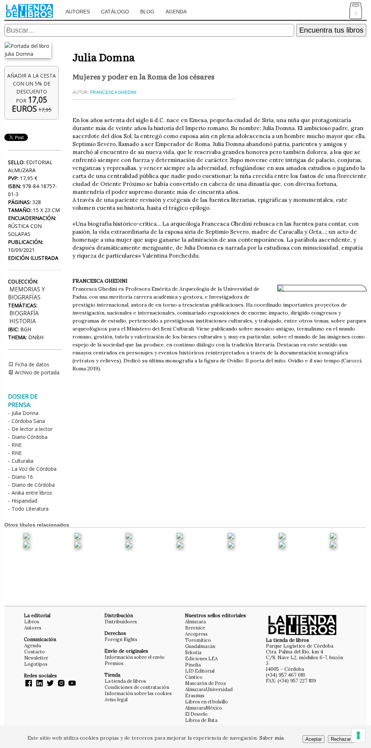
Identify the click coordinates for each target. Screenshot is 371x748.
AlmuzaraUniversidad (209, 689)
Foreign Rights (121, 639)
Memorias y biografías (26, 293)
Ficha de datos (31, 364)
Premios (114, 663)
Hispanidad (24, 500)
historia (22, 321)
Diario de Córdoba (33, 484)
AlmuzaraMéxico (203, 708)
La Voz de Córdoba (34, 468)
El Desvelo (196, 714)
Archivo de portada (36, 372)
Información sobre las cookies (138, 693)
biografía (24, 313)
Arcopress (196, 634)
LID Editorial (199, 671)
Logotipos (35, 664)
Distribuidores (121, 621)
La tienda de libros (125, 681)
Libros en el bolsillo (206, 702)
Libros (31, 621)
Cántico (194, 677)
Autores (78, 11)
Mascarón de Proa (205, 683)
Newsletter (36, 658)
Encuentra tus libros (331, 30)
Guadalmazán (200, 646)
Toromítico (198, 640)
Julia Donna (25, 413)
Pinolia (193, 665)
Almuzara (195, 621)
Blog (147, 11)
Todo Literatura (30, 508)
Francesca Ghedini (113, 92)
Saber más (271, 738)
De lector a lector (32, 428)
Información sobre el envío (134, 657)
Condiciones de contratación (137, 687)
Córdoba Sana (28, 420)
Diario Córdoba (29, 436)
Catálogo (115, 11)
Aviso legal (116, 699)
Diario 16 (22, 476)
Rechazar (341, 739)
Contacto (34, 651)
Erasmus (194, 695)
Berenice (195, 628)
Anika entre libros (32, 492)
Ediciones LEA (201, 658)
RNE (17, 444)
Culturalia (22, 460)
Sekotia (193, 652)
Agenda (176, 11)
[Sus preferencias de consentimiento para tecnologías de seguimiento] (358, 735)
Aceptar (313, 739)
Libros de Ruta (201, 720)
